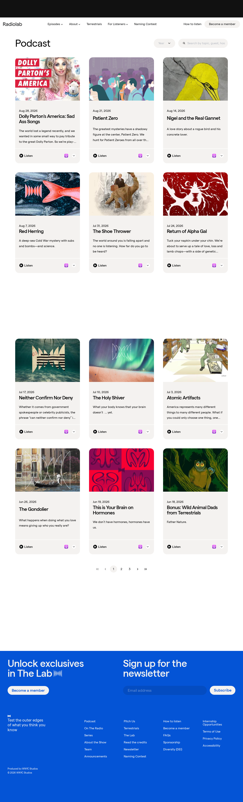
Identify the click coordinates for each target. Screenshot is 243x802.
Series (88, 735)
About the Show (95, 742)
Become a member (176, 728)
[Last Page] (145, 569)
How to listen (172, 721)
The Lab (34, 673)
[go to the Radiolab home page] (13, 24)
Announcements (95, 756)
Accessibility (211, 745)
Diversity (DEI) (172, 749)
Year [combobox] (161, 43)
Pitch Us (129, 721)
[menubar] (142, 24)
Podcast (89, 721)
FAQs (166, 735)
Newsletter (131, 749)
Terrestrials (131, 728)
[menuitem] (55, 24)
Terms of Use (211, 731)
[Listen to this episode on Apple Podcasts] (66, 155)
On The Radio (93, 728)
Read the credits (135, 742)
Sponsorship (171, 742)
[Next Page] (137, 569)
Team (88, 749)
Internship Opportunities (212, 723)
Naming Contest (135, 756)
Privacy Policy (212, 738)
